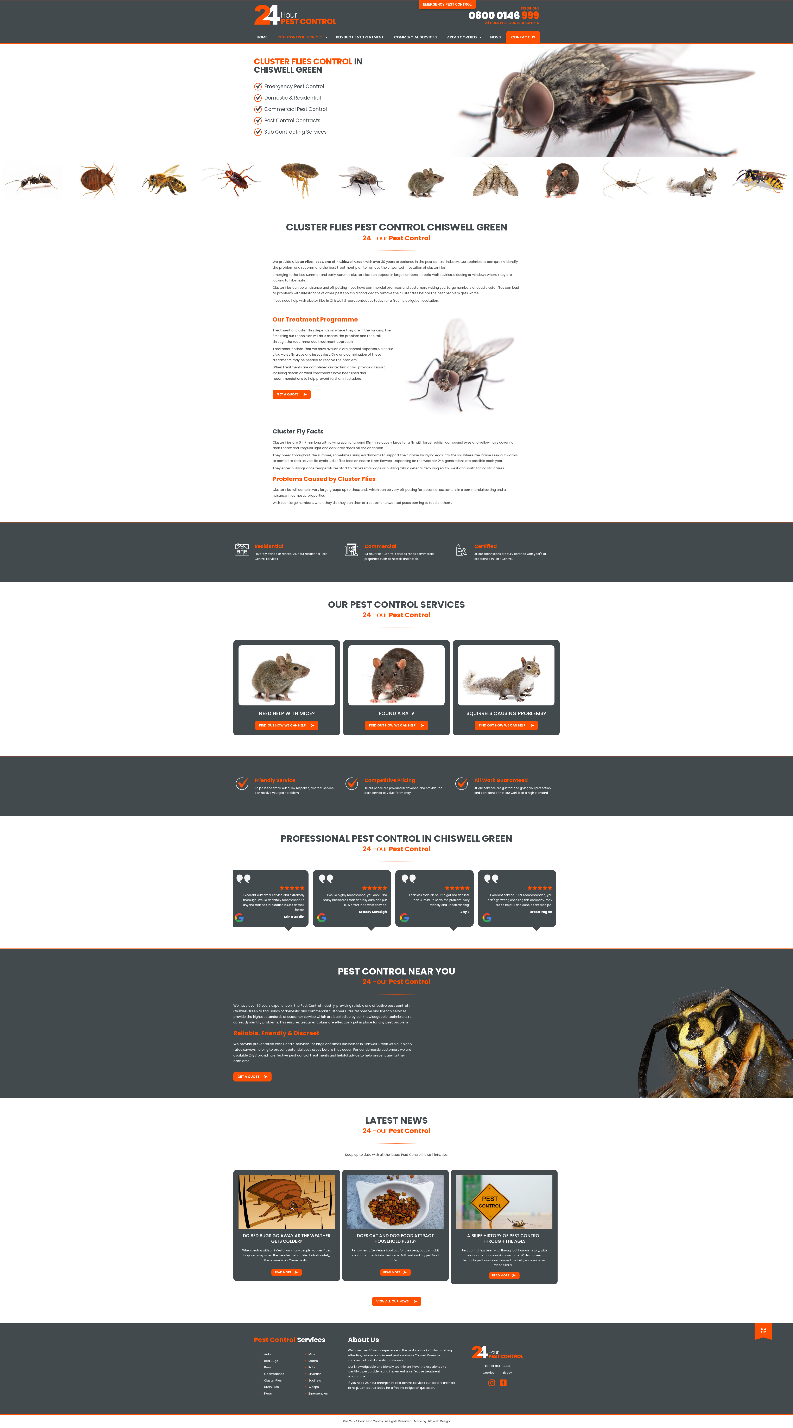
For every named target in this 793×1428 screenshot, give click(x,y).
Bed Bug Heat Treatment (360, 37)
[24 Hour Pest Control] (295, 23)
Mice (312, 1354)
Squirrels (315, 1380)
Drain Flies (271, 1387)
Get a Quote (287, 394)
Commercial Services (415, 37)
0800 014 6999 (497, 1366)
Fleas (268, 1393)
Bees (267, 1367)
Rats (312, 1367)
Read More (283, 1272)
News (495, 37)
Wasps (314, 1387)
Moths (313, 1361)
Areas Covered (462, 37)
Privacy (507, 1373)
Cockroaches (274, 1374)
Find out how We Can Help (282, 725)
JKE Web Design (438, 1421)
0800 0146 (504, 16)
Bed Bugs (271, 1361)
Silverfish (315, 1374)
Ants (267, 1354)
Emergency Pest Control (447, 4)
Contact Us (523, 37)
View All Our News (392, 1301)
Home (262, 37)
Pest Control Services (300, 37)
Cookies (488, 1373)
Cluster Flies (273, 1380)
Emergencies (318, 1393)
